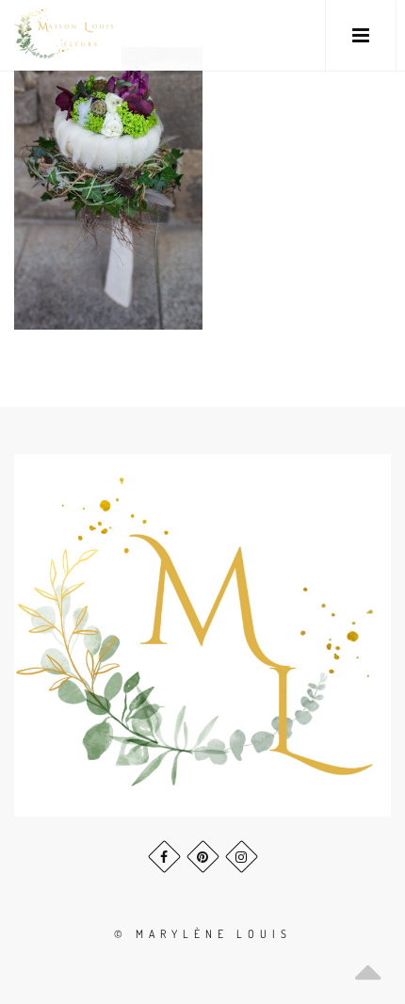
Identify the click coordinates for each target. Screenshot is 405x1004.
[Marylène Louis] (65, 35)
